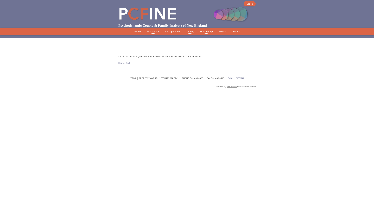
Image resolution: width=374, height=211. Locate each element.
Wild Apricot (232, 87)
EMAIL (231, 78)
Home (121, 62)
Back (128, 62)
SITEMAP (240, 78)
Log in (250, 3)
